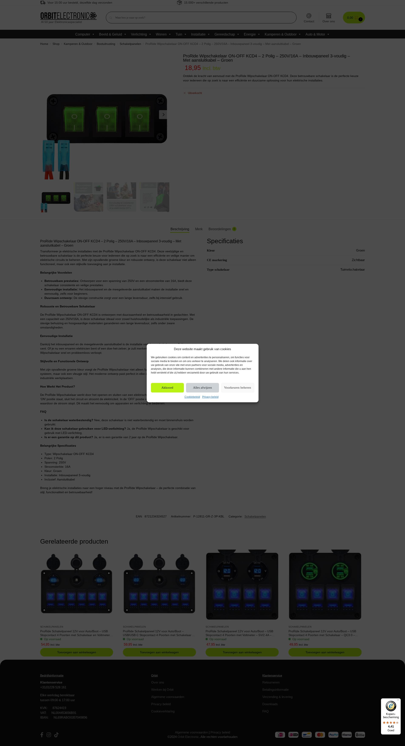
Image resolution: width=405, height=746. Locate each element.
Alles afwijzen (202, 387)
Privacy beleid (210, 396)
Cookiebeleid (192, 396)
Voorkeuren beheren (237, 387)
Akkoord (167, 387)
